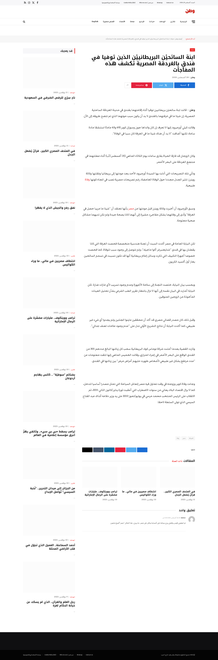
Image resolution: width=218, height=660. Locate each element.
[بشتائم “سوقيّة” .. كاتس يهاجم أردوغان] (49, 349)
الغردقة (191, 438)
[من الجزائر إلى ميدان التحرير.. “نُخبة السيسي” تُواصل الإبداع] (49, 463)
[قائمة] (193, 21)
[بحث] (24, 21)
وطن (193, 77)
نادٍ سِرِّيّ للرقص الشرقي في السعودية (49, 97)
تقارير (172, 21)
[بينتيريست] (205, 125)
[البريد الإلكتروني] (205, 133)
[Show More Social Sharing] (128, 85)
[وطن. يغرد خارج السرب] (190, 11)
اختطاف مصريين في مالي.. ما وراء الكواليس (139, 493)
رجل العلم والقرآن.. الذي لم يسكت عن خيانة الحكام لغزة (51, 603)
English (95, 21)
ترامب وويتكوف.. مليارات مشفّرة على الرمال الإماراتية (101, 493)
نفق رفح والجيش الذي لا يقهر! (55, 208)
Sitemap (159, 2)
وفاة (87, 179)
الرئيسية (183, 21)
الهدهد (162, 21)
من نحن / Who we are (146, 2)
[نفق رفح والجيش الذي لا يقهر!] (49, 182)
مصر (131, 208)
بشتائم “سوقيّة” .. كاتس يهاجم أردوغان (54, 376)
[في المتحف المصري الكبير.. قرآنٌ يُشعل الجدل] (177, 477)
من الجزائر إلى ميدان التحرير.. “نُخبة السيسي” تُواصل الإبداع (52, 490)
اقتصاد (122, 21)
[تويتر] (205, 110)
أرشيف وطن (178, 39)
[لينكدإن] (205, 118)
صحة (132, 21)
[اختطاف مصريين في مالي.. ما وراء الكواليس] (138, 477)
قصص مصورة (108, 21)
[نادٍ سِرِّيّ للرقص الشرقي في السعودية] (49, 72)
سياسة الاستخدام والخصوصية (111, 2)
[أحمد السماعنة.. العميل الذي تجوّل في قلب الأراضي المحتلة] (49, 520)
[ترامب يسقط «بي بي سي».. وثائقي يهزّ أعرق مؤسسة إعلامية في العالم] (49, 406)
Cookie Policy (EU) (129, 2)
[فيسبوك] (205, 103)
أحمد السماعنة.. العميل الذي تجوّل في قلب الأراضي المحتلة (50, 547)
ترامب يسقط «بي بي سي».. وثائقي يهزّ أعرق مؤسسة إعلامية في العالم (49, 433)
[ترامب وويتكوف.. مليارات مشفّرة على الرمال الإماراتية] (99, 477)
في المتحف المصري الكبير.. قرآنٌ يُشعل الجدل (179, 493)
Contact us (169, 2)
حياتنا (152, 21)
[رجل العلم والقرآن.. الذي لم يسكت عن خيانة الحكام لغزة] (49, 577)
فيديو (141, 21)
